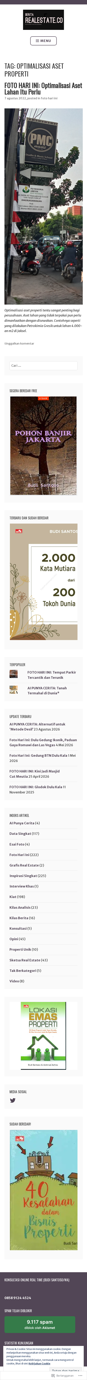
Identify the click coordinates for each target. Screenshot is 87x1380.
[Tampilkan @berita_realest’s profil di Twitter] (13, 1100)
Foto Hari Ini (49, 98)
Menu (45, 41)
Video (14, 981)
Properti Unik (20, 949)
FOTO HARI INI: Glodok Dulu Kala (36, 787)
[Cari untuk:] (43, 366)
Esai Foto (17, 844)
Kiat (13, 897)
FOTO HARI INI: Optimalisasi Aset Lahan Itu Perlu (43, 88)
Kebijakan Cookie (39, 1363)
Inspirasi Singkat (23, 876)
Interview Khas (22, 886)
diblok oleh (44, 1326)
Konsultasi (18, 928)
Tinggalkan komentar (19, 343)
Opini (14, 939)
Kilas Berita (19, 918)
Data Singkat (20, 834)
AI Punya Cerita (22, 823)
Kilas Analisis (20, 907)
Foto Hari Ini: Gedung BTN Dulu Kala (38, 755)
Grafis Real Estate (24, 865)
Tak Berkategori (23, 971)
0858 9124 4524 (17, 1298)
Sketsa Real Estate (25, 960)
